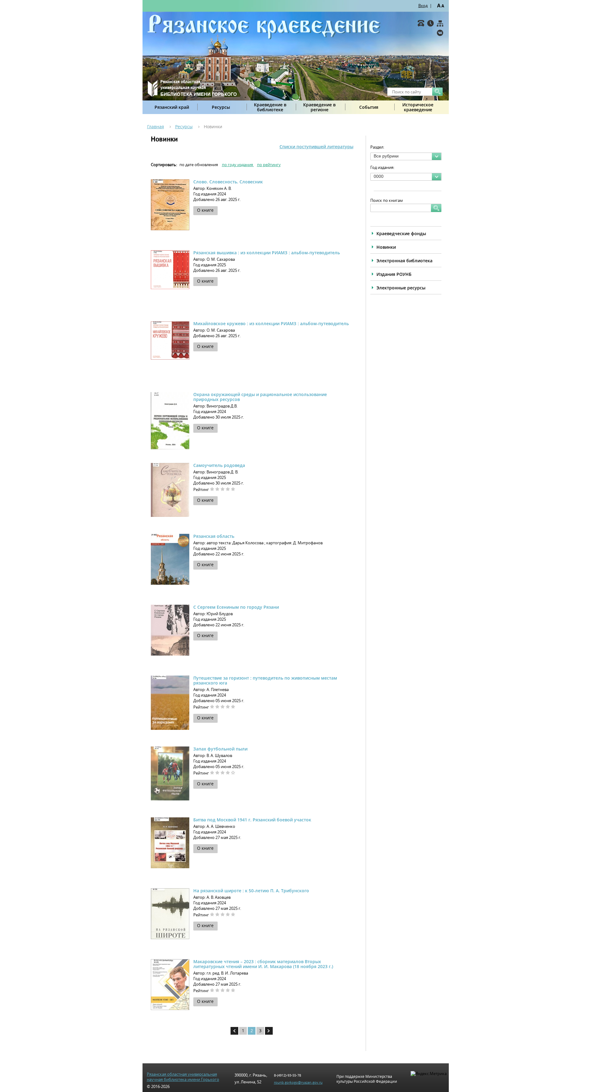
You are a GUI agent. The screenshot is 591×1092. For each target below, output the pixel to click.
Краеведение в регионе (319, 107)
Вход (423, 5)
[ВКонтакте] (440, 33)
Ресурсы (221, 107)
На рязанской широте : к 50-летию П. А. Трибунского (251, 891)
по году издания (238, 164)
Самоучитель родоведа (219, 465)
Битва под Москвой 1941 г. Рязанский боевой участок (252, 820)
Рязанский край (172, 107)
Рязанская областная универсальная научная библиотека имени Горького (183, 1077)
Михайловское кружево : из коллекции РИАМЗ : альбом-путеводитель (271, 323)
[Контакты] (421, 23)
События (368, 107)
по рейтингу (269, 164)
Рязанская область (213, 536)
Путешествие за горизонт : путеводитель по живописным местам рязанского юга (265, 680)
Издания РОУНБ (394, 274)
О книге (205, 210)
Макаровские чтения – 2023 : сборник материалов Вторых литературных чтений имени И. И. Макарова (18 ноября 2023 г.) (263, 964)
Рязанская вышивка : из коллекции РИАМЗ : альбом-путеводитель (266, 253)
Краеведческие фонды (401, 233)
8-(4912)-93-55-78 (287, 1075)
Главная (155, 126)
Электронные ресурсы (400, 288)
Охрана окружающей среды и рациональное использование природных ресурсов (260, 396)
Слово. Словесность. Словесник (228, 182)
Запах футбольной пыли (220, 749)
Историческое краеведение (417, 107)
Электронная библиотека (404, 261)
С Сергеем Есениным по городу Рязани (236, 607)
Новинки (386, 247)
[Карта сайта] (440, 23)
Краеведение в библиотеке (270, 107)
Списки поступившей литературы (316, 146)
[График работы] (430, 23)
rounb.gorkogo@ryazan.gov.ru (298, 1082)
